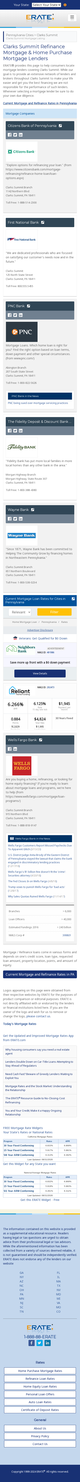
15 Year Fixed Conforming (19, 1150)
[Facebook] (9, 135)
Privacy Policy (40, 1436)
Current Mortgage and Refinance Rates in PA (40, 974)
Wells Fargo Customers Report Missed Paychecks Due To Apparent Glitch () (40, 847)
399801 (67, 935)
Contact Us (40, 1444)
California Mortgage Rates (40, 1137)
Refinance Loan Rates (40, 1379)
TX (58, 1286)
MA (58, 1281)
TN (21, 1311)
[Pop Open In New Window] (73, 599)
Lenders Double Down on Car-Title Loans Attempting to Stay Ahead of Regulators (39, 1063)
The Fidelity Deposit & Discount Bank (38, 422)
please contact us (38, 1016)
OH (21, 1290)
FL (58, 1273)
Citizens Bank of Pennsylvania (32, 126)
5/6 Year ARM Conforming (19, 1155)
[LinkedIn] (21, 135)
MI (58, 1298)
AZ (21, 1281)
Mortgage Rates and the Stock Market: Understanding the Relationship (38, 1088)
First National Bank (24, 222)
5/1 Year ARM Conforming (19, 1191)
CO (58, 1311)
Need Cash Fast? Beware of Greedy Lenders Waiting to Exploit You (39, 1076)
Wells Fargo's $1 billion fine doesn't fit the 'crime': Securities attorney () (37, 873)
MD (58, 1294)
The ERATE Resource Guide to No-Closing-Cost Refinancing (35, 1100)
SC (21, 1307)
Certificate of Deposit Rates (40, 1410)
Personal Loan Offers (40, 1394)
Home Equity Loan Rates (40, 1386)
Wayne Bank (19, 510)
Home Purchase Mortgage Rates (40, 1371)
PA (21, 1294)
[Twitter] (15, 135)
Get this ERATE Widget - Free (40, 1200)
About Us (40, 1428)
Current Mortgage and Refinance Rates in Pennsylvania (40, 103)
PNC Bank (16, 306)
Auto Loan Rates (40, 1402)
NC (21, 1286)
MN (21, 1298)
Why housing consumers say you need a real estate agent (37, 1051)
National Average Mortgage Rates (40, 1173)
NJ (21, 1303)
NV (59, 1290)
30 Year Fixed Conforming (19, 1145)
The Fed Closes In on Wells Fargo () (32, 881)
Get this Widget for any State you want (29, 1164)
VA (58, 1303)
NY (22, 1277)
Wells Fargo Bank (23, 740)
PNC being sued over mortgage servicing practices (38, 403)
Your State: (22, 5)
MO (58, 1307)
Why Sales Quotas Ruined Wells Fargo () (36, 896)
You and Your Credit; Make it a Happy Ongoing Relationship (33, 1112)
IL (58, 1277)
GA (22, 1273)
